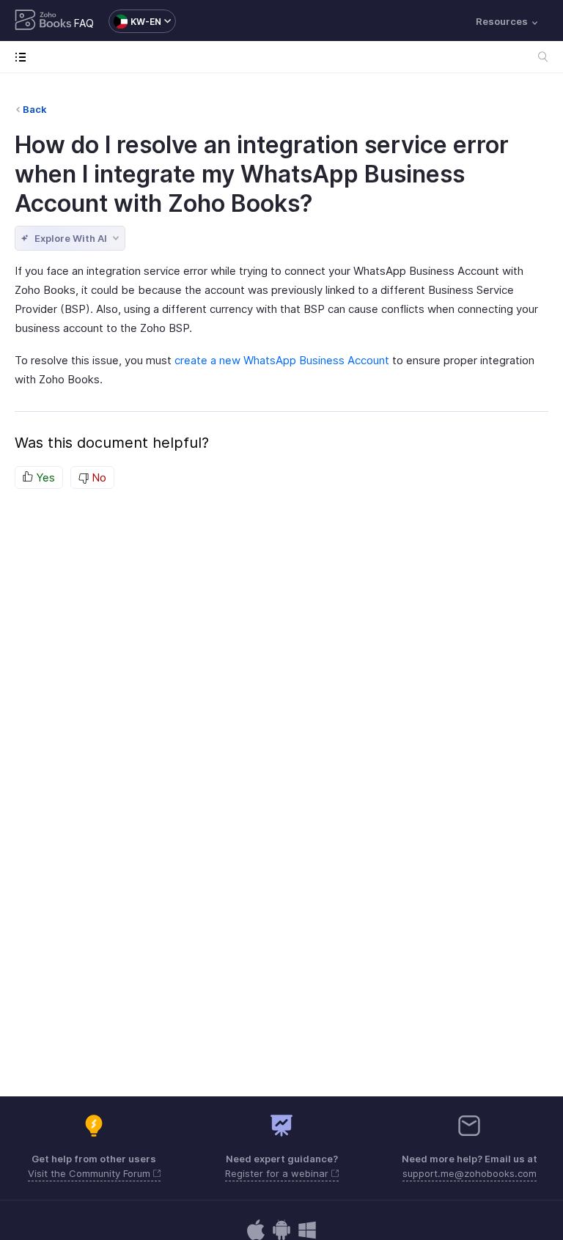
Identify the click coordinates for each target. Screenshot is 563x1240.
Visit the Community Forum (90, 1173)
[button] (135, 21)
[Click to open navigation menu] (24, 56)
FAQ (84, 23)
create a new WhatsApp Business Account (281, 360)
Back (35, 109)
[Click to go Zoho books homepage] (43, 21)
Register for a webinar (278, 1173)
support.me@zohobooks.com (469, 1173)
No (97, 477)
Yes (44, 477)
